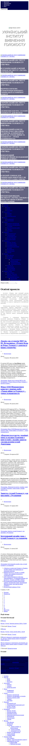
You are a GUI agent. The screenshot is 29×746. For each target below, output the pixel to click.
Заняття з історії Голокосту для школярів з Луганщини (14, 494)
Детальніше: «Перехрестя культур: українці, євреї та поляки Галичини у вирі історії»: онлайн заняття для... (14, 488)
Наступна (6, 610)
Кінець (6, 611)
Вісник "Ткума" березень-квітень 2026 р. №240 (14, 623)
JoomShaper (15, 662)
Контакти (6, 2)
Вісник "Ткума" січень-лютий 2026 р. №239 (13, 631)
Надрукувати (7, 353)
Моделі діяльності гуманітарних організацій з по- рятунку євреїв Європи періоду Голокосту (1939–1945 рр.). (14, 644)
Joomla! (3, 664)
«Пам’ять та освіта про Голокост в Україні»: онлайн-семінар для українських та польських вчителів (16, 570)
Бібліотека (7, 5)
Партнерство (7, 3)
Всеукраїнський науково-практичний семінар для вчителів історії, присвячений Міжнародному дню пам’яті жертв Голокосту (15, 583)
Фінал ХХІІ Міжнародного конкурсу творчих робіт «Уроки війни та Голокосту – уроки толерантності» (13, 390)
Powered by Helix (5, 659)
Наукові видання (12, 648)
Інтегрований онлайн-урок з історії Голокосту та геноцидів (14, 537)
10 (4, 608)
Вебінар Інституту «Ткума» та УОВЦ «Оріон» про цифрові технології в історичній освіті (14, 574)
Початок (6, 592)
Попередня (7, 594)
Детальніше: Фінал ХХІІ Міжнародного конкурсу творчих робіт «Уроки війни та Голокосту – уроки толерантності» (14, 430)
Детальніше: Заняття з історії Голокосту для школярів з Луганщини (12, 532)
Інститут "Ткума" (14, 668)
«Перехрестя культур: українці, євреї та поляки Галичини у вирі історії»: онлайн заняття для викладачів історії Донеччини (14, 439)
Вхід (5, 6)
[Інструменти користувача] (1, 351)
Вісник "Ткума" (12, 626)
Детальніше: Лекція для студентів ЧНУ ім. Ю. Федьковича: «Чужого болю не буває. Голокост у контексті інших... (14, 382)
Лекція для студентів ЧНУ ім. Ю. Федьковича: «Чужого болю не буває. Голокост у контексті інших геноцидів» (14, 344)
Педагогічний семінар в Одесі (12, 587)
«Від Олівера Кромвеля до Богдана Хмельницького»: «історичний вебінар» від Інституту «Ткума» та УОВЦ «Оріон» (16, 578)
